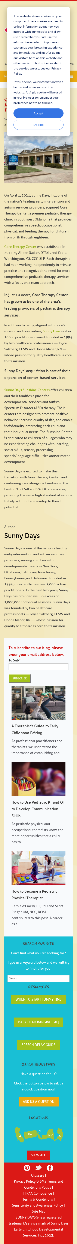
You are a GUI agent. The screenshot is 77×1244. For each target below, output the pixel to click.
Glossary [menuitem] (37, 1175)
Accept (38, 113)
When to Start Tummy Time (39, 999)
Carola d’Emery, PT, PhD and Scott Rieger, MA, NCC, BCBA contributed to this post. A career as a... (37, 907)
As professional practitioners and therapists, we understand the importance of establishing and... (37, 739)
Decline (39, 124)
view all (38, 1155)
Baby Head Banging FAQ (38, 1022)
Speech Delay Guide (38, 1045)
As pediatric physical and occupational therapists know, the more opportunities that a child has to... (38, 822)
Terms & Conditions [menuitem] (37, 1199)
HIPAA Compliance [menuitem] (37, 1193)
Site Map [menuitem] (38, 1211)
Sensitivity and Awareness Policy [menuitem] (37, 1205)
